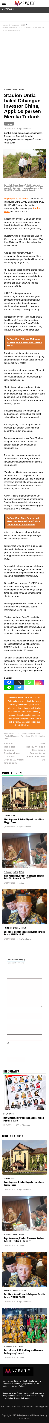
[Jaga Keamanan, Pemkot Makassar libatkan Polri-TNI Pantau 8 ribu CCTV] (24, 850)
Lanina (21, 883)
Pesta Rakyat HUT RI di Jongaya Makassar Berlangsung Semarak (23, 1352)
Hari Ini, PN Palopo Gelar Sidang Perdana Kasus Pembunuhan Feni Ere (35, 751)
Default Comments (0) (16, 960)
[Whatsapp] (29, 682)
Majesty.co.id (8, 1381)
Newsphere (38, 1415)
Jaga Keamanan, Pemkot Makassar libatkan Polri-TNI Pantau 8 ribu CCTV (24, 877)
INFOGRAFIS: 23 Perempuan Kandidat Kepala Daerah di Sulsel (23, 1119)
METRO (15, 89)
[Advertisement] (24, 60)
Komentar (12, 976)
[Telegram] (19, 687)
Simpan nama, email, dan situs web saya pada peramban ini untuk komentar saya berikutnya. (25, 1049)
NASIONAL (16, 928)
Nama (10, 1010)
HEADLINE (8, 928)
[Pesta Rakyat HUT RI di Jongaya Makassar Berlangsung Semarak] (24, 1325)
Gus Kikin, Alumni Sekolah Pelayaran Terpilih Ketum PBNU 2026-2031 (24, 933)
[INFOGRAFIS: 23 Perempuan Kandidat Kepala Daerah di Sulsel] (24, 1092)
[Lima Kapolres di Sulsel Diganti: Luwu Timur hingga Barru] (24, 794)
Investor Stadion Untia (31, 733)
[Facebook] (9, 682)
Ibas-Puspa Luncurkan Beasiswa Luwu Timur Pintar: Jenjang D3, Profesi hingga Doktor (14, 753)
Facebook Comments (15, 963)
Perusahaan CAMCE (28, 736)
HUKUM (7, 816)
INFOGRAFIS (8, 1114)
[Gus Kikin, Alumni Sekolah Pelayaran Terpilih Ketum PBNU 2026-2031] (24, 906)
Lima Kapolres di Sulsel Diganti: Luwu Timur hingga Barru (24, 821)
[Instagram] (39, 682)
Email (10, 1021)
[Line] (9, 687)
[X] (19, 682)
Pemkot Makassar (12, 736)
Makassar (8, 89)
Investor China (14, 733)
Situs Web (12, 1032)
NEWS (21, 89)
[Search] (45, 24)
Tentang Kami (41, 1406)
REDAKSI (5, 1406)
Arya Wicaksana (25, 129)
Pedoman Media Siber (22, 1406)
